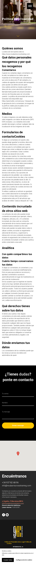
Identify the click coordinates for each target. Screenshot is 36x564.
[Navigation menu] (30, 6)
